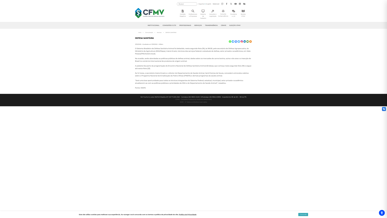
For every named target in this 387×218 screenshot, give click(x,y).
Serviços (198, 25)
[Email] (247, 41)
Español (201, 4)
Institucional (153, 25)
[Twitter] (239, 41)
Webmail (216, 4)
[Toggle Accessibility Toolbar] (382, 213)
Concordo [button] (303, 214)
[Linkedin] (244, 41)
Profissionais (185, 25)
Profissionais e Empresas (193, 15)
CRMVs (223, 25)
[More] (250, 41)
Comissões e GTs (169, 25)
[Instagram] (241, 41)
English (208, 4)
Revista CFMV (243, 15)
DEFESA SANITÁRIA (144, 38)
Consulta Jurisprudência (223, 15)
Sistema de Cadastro (203, 16)
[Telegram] (233, 41)
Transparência (211, 25)
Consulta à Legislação (212, 15)
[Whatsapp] (230, 41)
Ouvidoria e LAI (233, 15)
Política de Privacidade (187, 214)
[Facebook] (236, 41)
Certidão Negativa (183, 15)
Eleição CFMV (234, 25)
